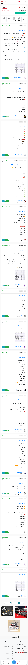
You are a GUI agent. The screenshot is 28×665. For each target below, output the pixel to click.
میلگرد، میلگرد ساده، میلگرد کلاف (18, 165)
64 (10, 602)
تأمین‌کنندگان (8, 653)
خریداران (9, 651)
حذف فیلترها (6, 10)
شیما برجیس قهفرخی (18, 240)
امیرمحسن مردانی (18, 316)
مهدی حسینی (19, 473)
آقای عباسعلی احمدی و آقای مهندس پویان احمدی (18, 202)
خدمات (9, 656)
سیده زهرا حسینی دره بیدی (18, 390)
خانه (10, 644)
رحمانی (21, 117)
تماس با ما (9, 658)
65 (7, 602)
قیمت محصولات (7, 646)
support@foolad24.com (21, 648)
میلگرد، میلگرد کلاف (21, 30)
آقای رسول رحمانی (18, 431)
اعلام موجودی (8, 649)
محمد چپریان (19, 78)
